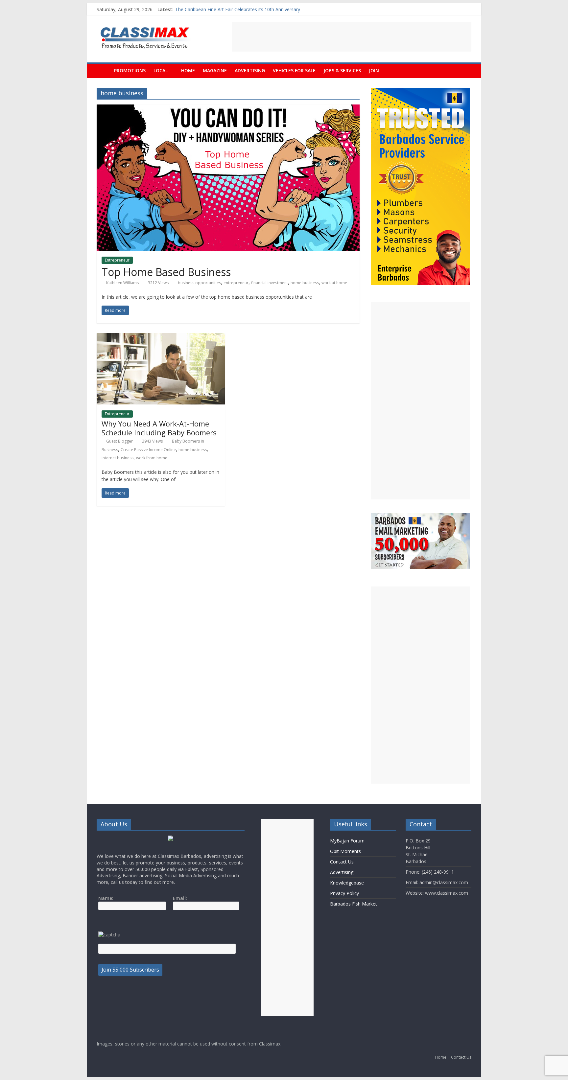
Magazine (215, 70)
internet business (117, 458)
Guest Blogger (119, 441)
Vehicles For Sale (294, 70)
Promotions (130, 70)
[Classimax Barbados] (103, 71)
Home (188, 70)
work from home (151, 458)
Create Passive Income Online (148, 449)
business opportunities (199, 283)
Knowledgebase (347, 883)
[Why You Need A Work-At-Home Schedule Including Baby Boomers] (161, 337)
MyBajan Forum (347, 841)
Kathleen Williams (122, 283)
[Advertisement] (351, 37)
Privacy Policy (344, 893)
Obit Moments (345, 851)
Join (374, 70)
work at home (334, 283)
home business (305, 283)
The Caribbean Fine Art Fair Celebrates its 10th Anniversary (237, 9)
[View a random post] (464, 71)
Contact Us (342, 862)
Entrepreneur (117, 260)
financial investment (269, 283)
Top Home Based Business (166, 272)
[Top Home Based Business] (228, 108)
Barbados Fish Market (353, 904)
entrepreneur (236, 283)
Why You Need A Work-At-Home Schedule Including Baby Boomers (159, 428)
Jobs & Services (342, 70)
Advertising (250, 70)
